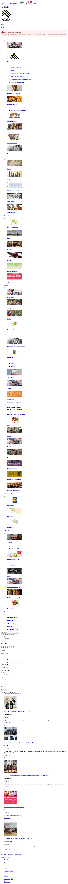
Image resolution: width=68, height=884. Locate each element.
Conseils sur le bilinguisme (14, 479)
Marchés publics (11, 154)
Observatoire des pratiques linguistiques (21, 79)
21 (9, 674)
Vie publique (10, 623)
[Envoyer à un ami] (12, 647)
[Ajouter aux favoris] (13, 647)
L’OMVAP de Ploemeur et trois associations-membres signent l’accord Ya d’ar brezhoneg (26, 775)
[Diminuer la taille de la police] (2, 647)
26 (17, 693)
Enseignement (10, 308)
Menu (2, 3)
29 (10, 676)
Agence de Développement (17, 82)
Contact (35, 3)
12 (6, 672)
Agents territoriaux (12, 282)
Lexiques (9, 626)
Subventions (10, 357)
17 (3, 674)
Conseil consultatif (12, 121)
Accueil (6, 636)
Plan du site (7, 863)
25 (16, 693)
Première (3, 693)
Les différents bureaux (13, 132)
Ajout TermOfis (15, 548)
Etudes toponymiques (12, 629)
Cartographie (10, 516)
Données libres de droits (13, 608)
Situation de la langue (12, 617)
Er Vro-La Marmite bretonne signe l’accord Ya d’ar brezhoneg (19, 742)
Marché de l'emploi (12, 329)
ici (65, 34)
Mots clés (3, 684)
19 (9, 693)
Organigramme (11, 51)
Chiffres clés (10, 180)
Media (8, 425)
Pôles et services (11, 61)
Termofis (9, 542)
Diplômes (9, 260)
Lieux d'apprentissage (12, 227)
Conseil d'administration (13, 93)
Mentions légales (8, 871)
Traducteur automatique (13, 587)
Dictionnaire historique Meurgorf (15, 597)
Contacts (9, 527)
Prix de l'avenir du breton (13, 490)
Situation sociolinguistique (14, 190)
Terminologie (10, 399)
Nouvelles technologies (12, 447)
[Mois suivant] (7, 664)
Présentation (10, 505)
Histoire (9, 169)
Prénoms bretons (11, 457)
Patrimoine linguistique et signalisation (20, 73)
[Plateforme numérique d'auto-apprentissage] (14, 235)
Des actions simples (12, 468)
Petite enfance (10, 297)
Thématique (3, 686)
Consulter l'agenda (5, 653)
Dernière (20, 693)
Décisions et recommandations (18, 110)
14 (9, 672)
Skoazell (13, 366)
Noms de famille (11, 212)
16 (5, 693)
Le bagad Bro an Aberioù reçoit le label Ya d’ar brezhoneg (18, 838)
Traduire (9, 388)
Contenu (7, 3)
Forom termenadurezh (13, 559)
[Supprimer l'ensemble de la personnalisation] (8, 647)
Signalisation (10, 377)
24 (15, 693)
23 (14, 693)
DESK (12, 363)
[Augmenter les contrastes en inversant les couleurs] (6, 647)
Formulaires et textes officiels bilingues (17, 414)
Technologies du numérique (17, 76)
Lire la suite (7, 722)
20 (10, 693)
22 (12, 693)
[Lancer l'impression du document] (10, 647)
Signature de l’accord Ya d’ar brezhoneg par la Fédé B (17, 711)
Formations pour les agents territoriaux (14, 807)
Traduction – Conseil (16, 67)
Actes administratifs (12, 143)
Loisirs (9, 319)
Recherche (13, 3)
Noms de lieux (10, 201)
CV (11, 335)
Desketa (9, 238)
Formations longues (12, 271)
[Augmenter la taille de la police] (4, 647)
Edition (9, 436)
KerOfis (9, 576)
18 (8, 693)
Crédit (5, 868)
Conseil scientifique (12, 104)
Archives (13, 565)
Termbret (13, 70)
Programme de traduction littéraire (16, 346)
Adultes (9, 249)
